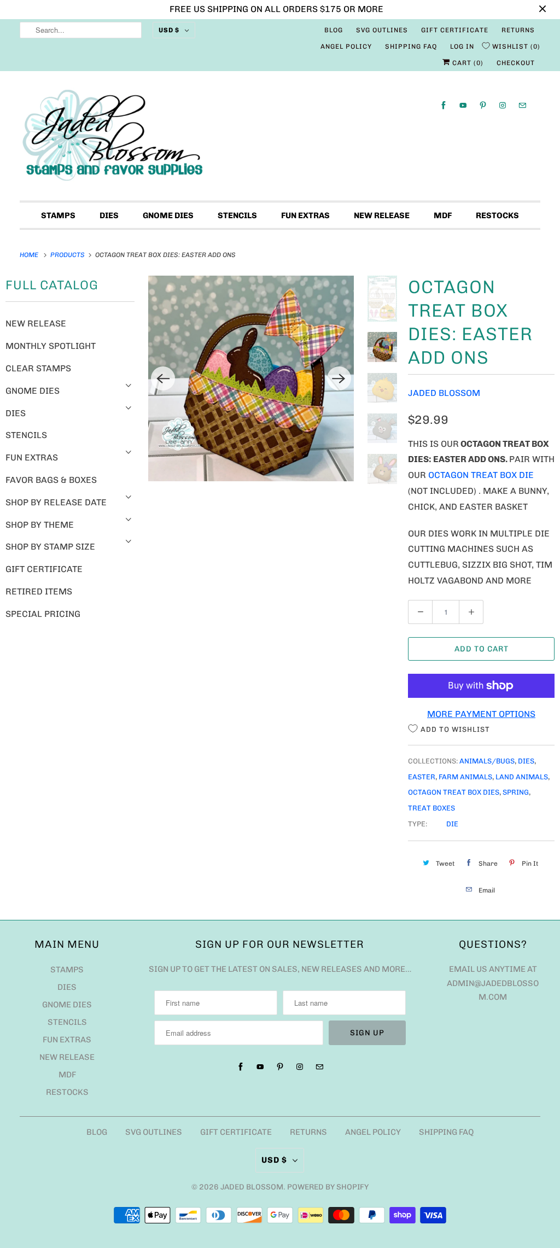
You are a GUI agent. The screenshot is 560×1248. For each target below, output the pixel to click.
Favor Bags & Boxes (51, 480)
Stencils (237, 215)
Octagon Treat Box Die (481, 475)
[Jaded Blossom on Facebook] (443, 105)
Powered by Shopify (328, 1187)
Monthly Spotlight (50, 346)
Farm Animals (465, 777)
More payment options (481, 714)
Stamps (58, 215)
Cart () (466, 63)
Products (68, 255)
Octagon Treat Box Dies (453, 792)
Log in (462, 46)
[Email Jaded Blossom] (522, 105)
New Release (382, 215)
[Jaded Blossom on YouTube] (463, 105)
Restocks (497, 215)
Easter (421, 777)
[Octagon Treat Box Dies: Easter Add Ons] (251, 378)
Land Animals (521, 777)
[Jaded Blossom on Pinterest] (483, 105)
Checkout (516, 63)
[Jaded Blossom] (280, 139)
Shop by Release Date (56, 502)
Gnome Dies (168, 215)
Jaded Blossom (444, 393)
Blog (333, 30)
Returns (518, 30)
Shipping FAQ (411, 46)
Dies (109, 215)
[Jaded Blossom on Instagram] (502, 105)
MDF (443, 215)
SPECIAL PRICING (42, 614)
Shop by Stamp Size (50, 546)
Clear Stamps (38, 368)
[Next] (339, 378)
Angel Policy (346, 46)
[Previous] (163, 378)
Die (452, 824)
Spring (516, 792)
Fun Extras (305, 215)
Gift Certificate (454, 30)
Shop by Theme (39, 525)
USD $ (169, 30)
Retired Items (38, 591)
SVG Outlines (382, 30)
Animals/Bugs (487, 761)
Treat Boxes (431, 808)
